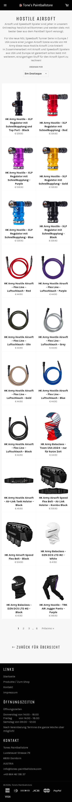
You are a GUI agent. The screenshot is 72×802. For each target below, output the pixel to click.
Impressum (10, 692)
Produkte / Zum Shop (16, 681)
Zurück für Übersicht (37, 647)
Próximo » (48, 628)
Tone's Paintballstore (22, 785)
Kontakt (8, 687)
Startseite (9, 676)
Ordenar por (36, 67)
